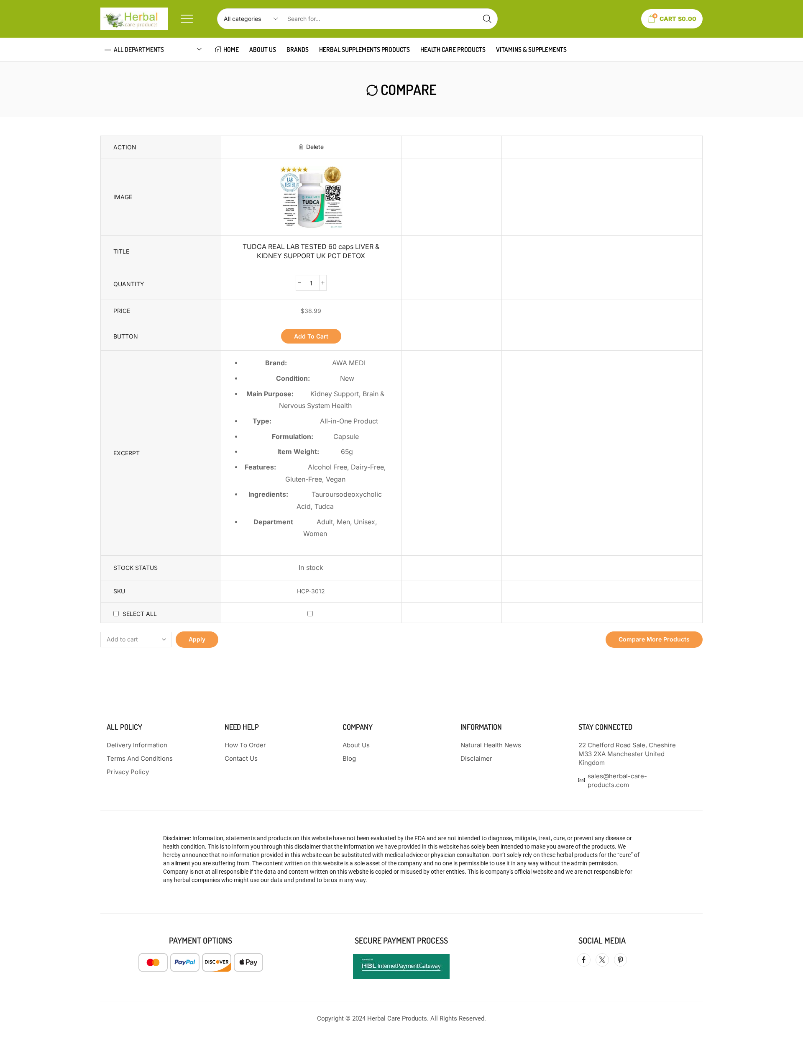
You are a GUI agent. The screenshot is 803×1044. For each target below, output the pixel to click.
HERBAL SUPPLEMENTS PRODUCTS (364, 49)
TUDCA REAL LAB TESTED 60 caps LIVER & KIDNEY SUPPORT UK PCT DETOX (311, 251)
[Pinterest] (620, 960)
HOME (231, 49)
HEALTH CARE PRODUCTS (453, 49)
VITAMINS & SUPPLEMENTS (531, 49)
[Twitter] (602, 960)
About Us (262, 49)
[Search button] (487, 19)
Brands (297, 49)
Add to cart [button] (311, 336)
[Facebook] (584, 960)
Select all (140, 613)
